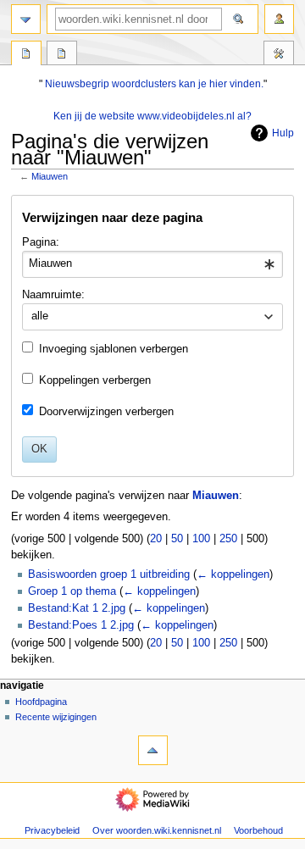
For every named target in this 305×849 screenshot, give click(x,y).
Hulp (283, 133)
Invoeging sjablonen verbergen (113, 349)
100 (201, 539)
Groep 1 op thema (72, 591)
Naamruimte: (53, 295)
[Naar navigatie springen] (26, 19)
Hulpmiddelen (278, 55)
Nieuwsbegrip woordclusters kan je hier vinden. (154, 84)
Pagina (26, 55)
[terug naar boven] (153, 750)
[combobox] (152, 264)
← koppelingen (233, 574)
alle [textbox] (39, 316)
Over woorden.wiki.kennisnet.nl (156, 830)
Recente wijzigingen (56, 717)
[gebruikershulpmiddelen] (279, 19)
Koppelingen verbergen (95, 380)
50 (177, 539)
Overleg (61, 55)
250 (228, 539)
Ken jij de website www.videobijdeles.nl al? (152, 116)
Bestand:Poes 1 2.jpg (81, 625)
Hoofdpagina (41, 701)
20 (156, 539)
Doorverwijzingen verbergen (106, 412)
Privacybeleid (52, 830)
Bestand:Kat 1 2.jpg (76, 608)
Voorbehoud (258, 830)
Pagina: (40, 242)
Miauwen (49, 176)
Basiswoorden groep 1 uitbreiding (109, 574)
